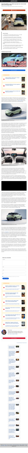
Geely (8, 6)
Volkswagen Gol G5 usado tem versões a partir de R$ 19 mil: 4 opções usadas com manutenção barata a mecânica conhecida (12, 393)
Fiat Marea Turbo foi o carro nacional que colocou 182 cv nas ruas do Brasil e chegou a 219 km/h (12, 437)
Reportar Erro (21, 342)
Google (26, 444)
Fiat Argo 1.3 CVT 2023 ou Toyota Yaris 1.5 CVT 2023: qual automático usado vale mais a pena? (12, 347)
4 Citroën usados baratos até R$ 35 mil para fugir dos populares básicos (12, 425)
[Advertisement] (14, 186)
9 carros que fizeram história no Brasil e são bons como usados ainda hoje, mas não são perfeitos (12, 381)
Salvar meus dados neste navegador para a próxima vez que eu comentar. (11, 276)
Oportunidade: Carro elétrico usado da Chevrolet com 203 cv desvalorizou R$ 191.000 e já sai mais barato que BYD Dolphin (12, 399)
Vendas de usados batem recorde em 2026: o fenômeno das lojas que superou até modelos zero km (12, 420)
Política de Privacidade (16, 444)
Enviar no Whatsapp (14, 338)
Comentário (3, 259)
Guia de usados (5, 444)
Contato (26, 342)
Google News (2, 445)
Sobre (18, 342)
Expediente (10, 444)
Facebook (23, 444)
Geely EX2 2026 (20, 100)
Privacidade (23, 342)
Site (2, 273)
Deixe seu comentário (14, 70)
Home (17, 342)
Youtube (6, 445)
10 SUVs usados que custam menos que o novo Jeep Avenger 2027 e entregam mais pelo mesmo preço (12, 387)
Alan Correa (6, 6)
